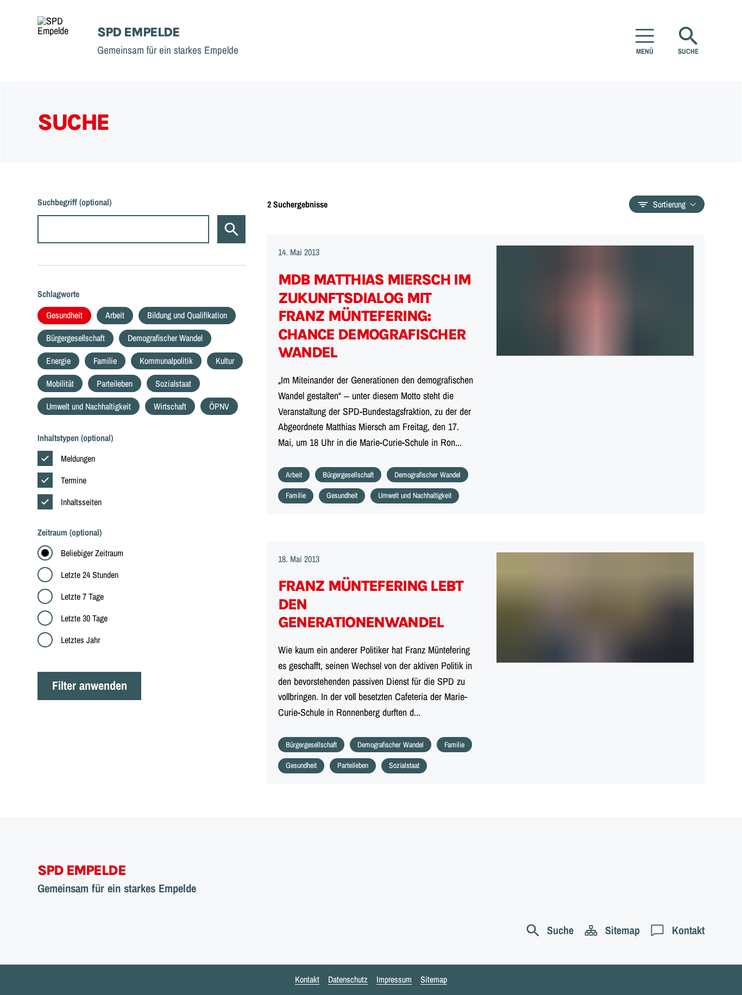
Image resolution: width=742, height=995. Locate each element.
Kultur (225, 361)
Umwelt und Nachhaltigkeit (88, 406)
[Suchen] (231, 229)
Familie (105, 361)
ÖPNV (219, 406)
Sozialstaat (173, 383)
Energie (58, 361)
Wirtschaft (170, 406)
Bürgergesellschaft (75, 338)
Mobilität (60, 383)
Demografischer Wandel (165, 338)
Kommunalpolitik (166, 361)
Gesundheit (64, 315)
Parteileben (115, 383)
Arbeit (114, 315)
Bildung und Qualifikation (187, 315)
